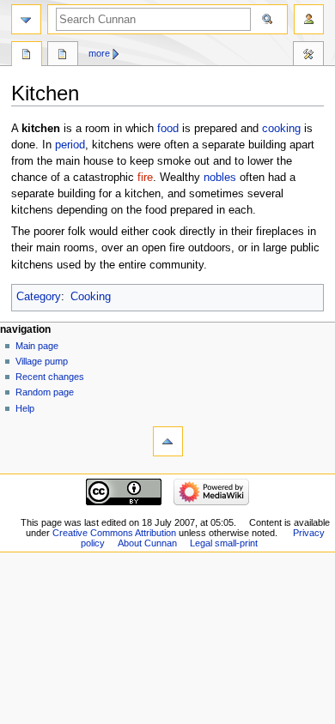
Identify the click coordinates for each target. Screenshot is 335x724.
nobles (220, 178)
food (168, 129)
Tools (308, 55)
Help (24, 408)
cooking (281, 129)
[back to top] (168, 441)
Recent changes (49, 376)
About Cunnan (147, 543)
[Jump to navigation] (26, 19)
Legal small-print (224, 543)
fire (145, 178)
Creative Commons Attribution (114, 533)
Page (26, 55)
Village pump (41, 361)
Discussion (62, 55)
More (99, 53)
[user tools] (309, 19)
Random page (44, 392)
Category (38, 297)
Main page (36, 346)
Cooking (90, 297)
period (70, 145)
